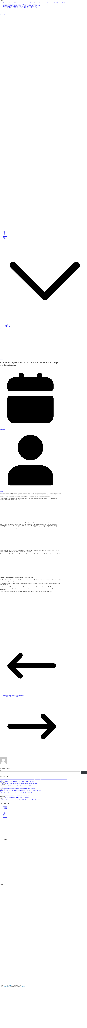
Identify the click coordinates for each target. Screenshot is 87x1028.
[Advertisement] (43, 25)
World (4, 233)
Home (4, 231)
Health (6, 325)
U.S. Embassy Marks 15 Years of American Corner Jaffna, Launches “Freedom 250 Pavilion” (20, 799)
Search (1, 770)
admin (1, 491)
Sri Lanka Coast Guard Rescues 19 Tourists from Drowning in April (14, 795)
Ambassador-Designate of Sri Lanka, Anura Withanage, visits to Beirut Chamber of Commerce (20, 790)
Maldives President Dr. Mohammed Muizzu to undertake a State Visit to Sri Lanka (17, 792)
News (4, 232)
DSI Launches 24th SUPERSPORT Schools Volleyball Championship (15, 797)
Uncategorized (6, 815)
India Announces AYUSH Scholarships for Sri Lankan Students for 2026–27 (19, 6)
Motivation (7, 326)
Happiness (7, 324)
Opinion (4, 238)
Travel (4, 237)
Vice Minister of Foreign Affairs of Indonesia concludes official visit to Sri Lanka (20, 7)
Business (5, 234)
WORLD (5, 817)
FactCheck (5, 236)
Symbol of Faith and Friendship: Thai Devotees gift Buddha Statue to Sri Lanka (20, 4)
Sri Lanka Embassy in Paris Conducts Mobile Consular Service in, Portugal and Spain (21, 5)
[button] (45, 322)
